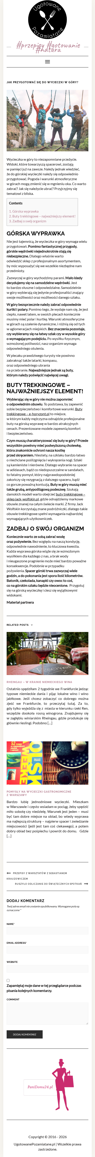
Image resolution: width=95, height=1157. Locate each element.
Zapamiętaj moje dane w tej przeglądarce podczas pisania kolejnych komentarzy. (44, 988)
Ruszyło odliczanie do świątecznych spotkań (48, 884)
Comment (13, 999)
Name (11, 924)
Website (12, 962)
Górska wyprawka (24, 211)
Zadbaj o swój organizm (27, 221)
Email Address (17, 943)
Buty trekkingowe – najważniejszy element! (42, 216)
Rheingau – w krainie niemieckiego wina (39, 682)
